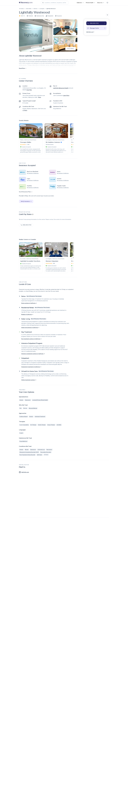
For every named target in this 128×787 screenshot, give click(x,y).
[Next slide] (73, 138)
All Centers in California (33, 173)
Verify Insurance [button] (25, 201)
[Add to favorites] (107, 15)
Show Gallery (70, 48)
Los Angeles (41, 8)
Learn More (66, 95)
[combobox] (54, 2)
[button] (96, 23)
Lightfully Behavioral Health (60, 88)
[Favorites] (107, 2)
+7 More (25, 110)
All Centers (21, 8)
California (35, 8)
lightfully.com (89, 32)
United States (28, 8)
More (39, 97)
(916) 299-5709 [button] (27, 225)
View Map (29, 90)
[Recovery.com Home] (26, 2)
